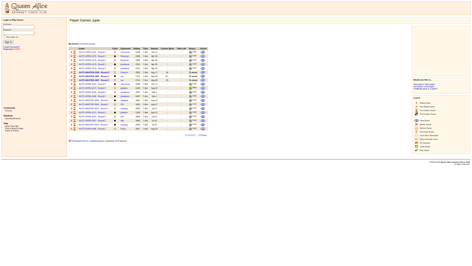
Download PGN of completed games (88, 141)
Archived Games (87, 44)
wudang (124, 108)
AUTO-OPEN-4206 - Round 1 (92, 129)
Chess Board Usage (14, 128)
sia (122, 76)
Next (204, 135)
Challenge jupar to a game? (425, 89)
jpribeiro (124, 88)
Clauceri (124, 72)
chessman (125, 52)
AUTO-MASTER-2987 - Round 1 (94, 76)
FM (122, 104)
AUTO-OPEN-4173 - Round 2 (92, 88)
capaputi (124, 100)
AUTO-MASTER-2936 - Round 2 (94, 72)
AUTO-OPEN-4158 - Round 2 (92, 92)
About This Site (11, 126)
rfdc (122, 116)
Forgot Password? (11, 47)
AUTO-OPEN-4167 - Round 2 (92, 116)
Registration (8, 49)
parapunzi (125, 92)
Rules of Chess (12, 130)
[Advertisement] (34, 78)
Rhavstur (125, 56)
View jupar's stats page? (424, 84)
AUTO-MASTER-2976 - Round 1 (93, 108)
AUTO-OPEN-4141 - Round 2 (92, 52)
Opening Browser (13, 118)
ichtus (123, 129)
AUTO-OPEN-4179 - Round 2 (92, 56)
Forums (8, 111)
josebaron (125, 64)
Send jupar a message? (424, 86)
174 (200, 135)
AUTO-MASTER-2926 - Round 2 (93, 100)
